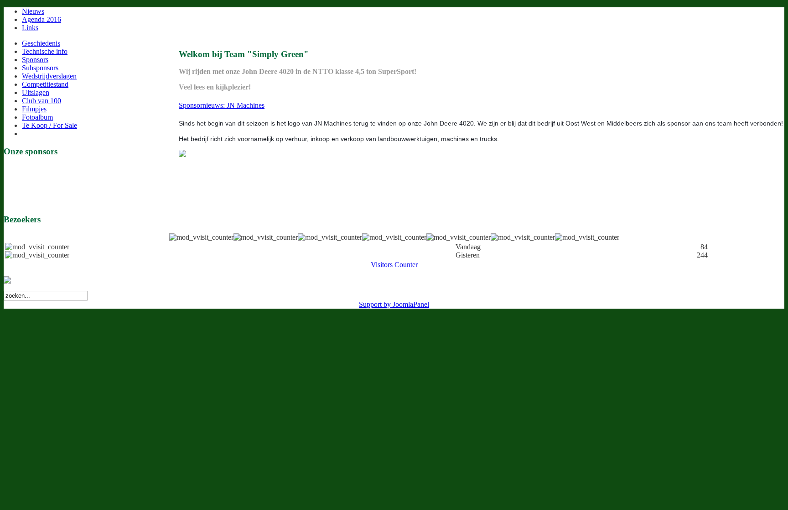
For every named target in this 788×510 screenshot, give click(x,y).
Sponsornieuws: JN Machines (221, 105)
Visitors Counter (394, 264)
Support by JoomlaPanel (394, 304)
